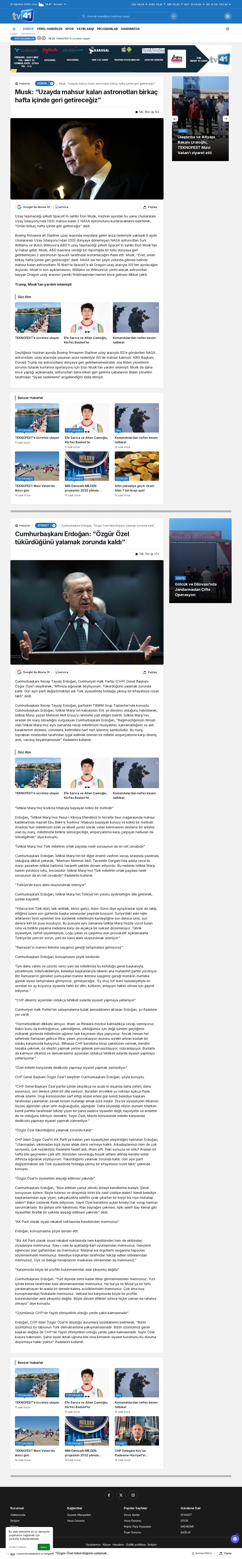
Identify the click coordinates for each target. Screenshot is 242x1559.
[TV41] (22, 16)
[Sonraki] (43, 38)
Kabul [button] (44, 1547)
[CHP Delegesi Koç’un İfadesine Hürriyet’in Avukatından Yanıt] (137, 1439)
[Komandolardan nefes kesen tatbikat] (136, 323)
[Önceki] (39, 38)
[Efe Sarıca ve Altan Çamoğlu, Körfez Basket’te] (87, 323)
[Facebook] (108, 1495)
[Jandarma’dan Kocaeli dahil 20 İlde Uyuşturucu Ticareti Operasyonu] (200, 118)
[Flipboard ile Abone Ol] (62, 207)
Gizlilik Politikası (17, 1547)
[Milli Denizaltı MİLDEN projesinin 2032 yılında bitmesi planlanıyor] (87, 474)
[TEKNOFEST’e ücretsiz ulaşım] (38, 323)
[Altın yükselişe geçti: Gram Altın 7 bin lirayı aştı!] (137, 474)
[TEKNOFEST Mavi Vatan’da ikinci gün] (37, 474)
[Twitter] (121, 1495)
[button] (228, 16)
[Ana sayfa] (14, 28)
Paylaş (228, 1553)
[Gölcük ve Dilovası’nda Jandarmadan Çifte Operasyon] (200, 560)
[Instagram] (133, 1495)
